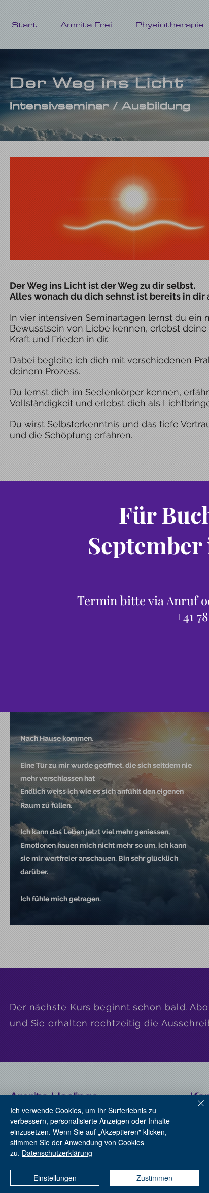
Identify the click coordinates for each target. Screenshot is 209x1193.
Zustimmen (154, 1178)
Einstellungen (55, 1178)
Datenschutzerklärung (57, 1153)
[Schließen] (195, 1109)
